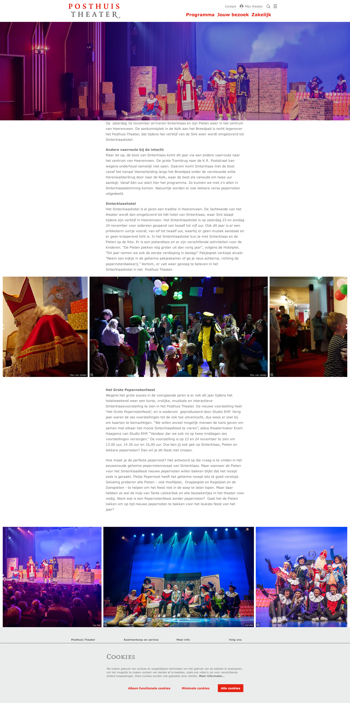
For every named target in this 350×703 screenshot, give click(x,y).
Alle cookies (230, 688)
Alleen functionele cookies (149, 688)
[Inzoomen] (92, 375)
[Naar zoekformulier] (268, 6)
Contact (230, 6)
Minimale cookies (196, 688)
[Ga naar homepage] (94, 11)
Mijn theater (254, 6)
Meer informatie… (212, 675)
